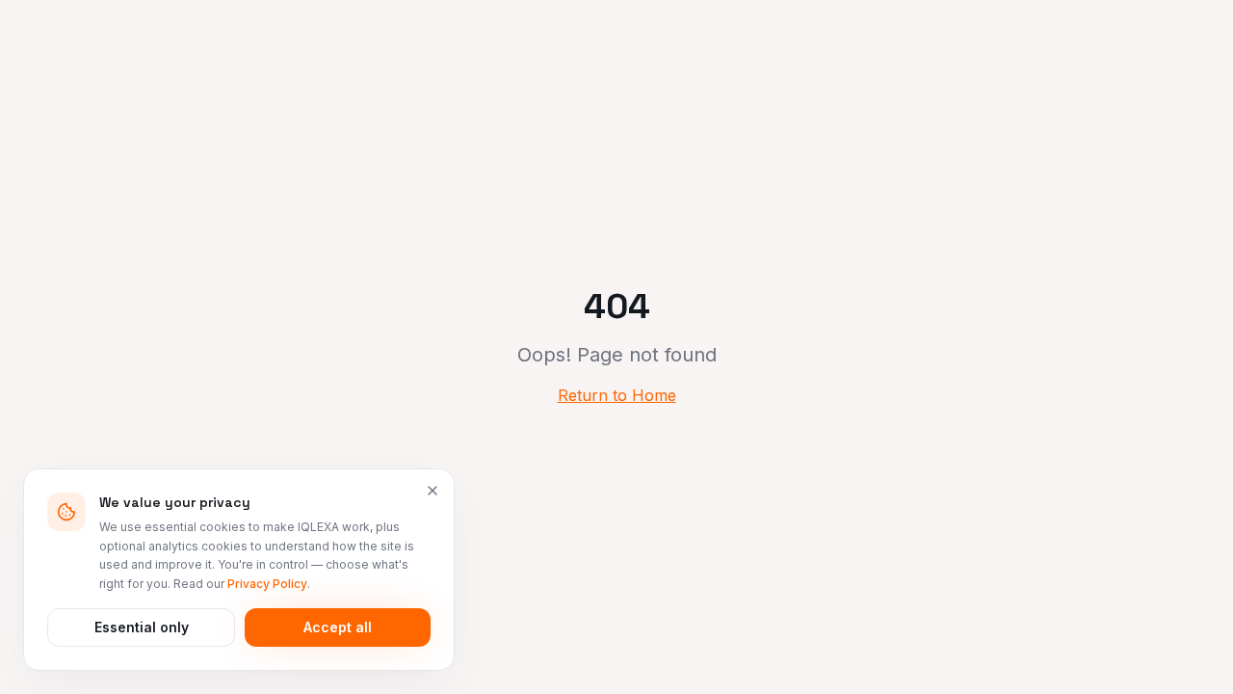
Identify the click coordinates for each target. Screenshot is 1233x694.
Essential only (141, 627)
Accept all (337, 627)
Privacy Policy (267, 583)
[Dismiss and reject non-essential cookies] (432, 490)
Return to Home (617, 395)
